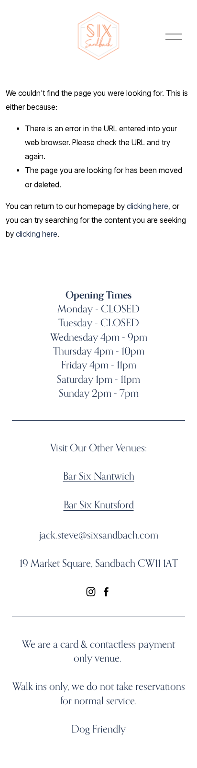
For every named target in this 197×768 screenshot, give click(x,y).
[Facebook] (106, 591)
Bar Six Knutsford (99, 504)
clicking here (147, 206)
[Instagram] (91, 591)
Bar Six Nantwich (98, 476)
